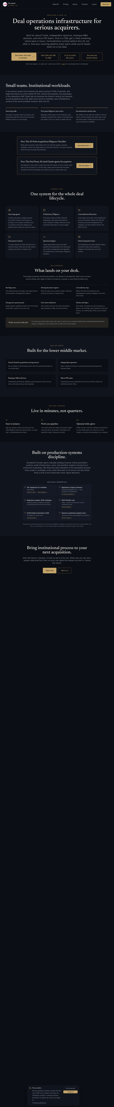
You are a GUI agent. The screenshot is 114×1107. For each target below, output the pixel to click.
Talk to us (64, 570)
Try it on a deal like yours (70, 56)
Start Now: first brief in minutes (23, 56)
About (75, 4)
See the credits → (67, 517)
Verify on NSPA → (66, 506)
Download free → (84, 145)
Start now (49, 570)
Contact (85, 4)
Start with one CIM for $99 (48, 56)
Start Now (105, 4)
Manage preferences (40, 1103)
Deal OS (56, 4)
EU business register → (68, 494)
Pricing (65, 4)
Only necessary (70, 1088)
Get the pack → (85, 165)
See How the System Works (92, 56)
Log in (94, 4)
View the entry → (32, 517)
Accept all (70, 1092)
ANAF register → (42, 492)
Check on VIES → (31, 492)
